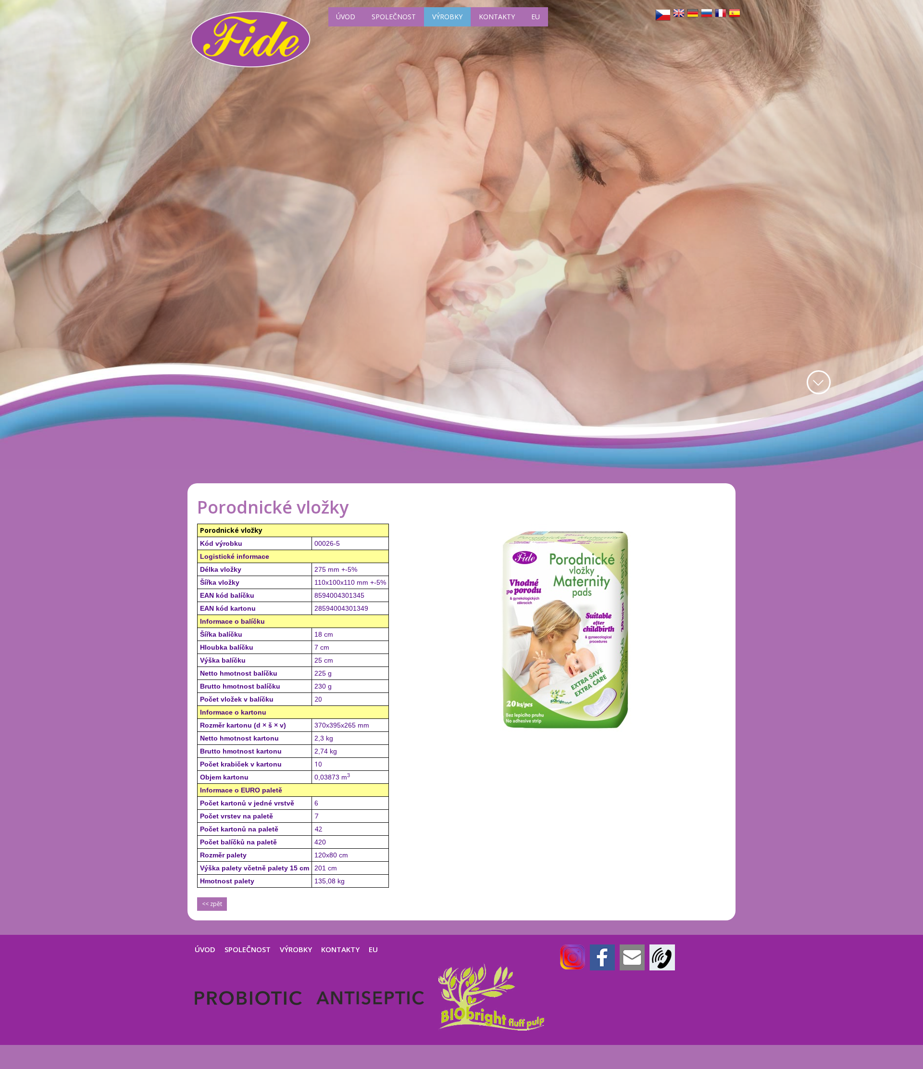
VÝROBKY (447, 16)
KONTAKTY (497, 16)
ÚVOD (345, 16)
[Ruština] (706, 13)
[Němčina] (692, 13)
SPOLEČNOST (394, 16)
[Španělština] (734, 13)
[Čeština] (663, 15)
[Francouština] (720, 13)
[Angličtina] (679, 13)
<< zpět (212, 904)
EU (535, 16)
